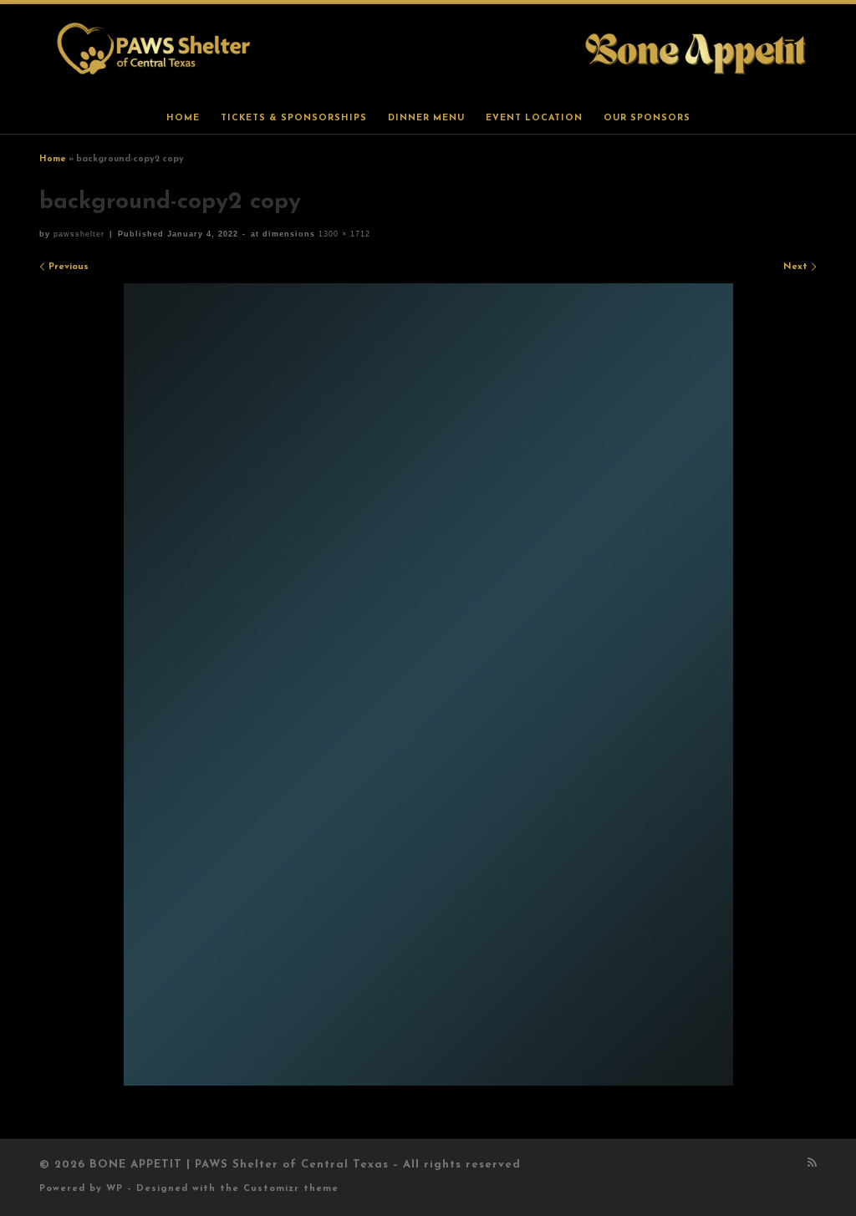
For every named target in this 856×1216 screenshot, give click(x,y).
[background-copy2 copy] (428, 684)
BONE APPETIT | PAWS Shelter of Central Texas (239, 1164)
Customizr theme (291, 1188)
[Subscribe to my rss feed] (812, 1164)
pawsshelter (79, 234)
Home (52, 159)
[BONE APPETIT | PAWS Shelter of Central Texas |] (428, 52)
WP (114, 1188)
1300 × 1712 (342, 234)
